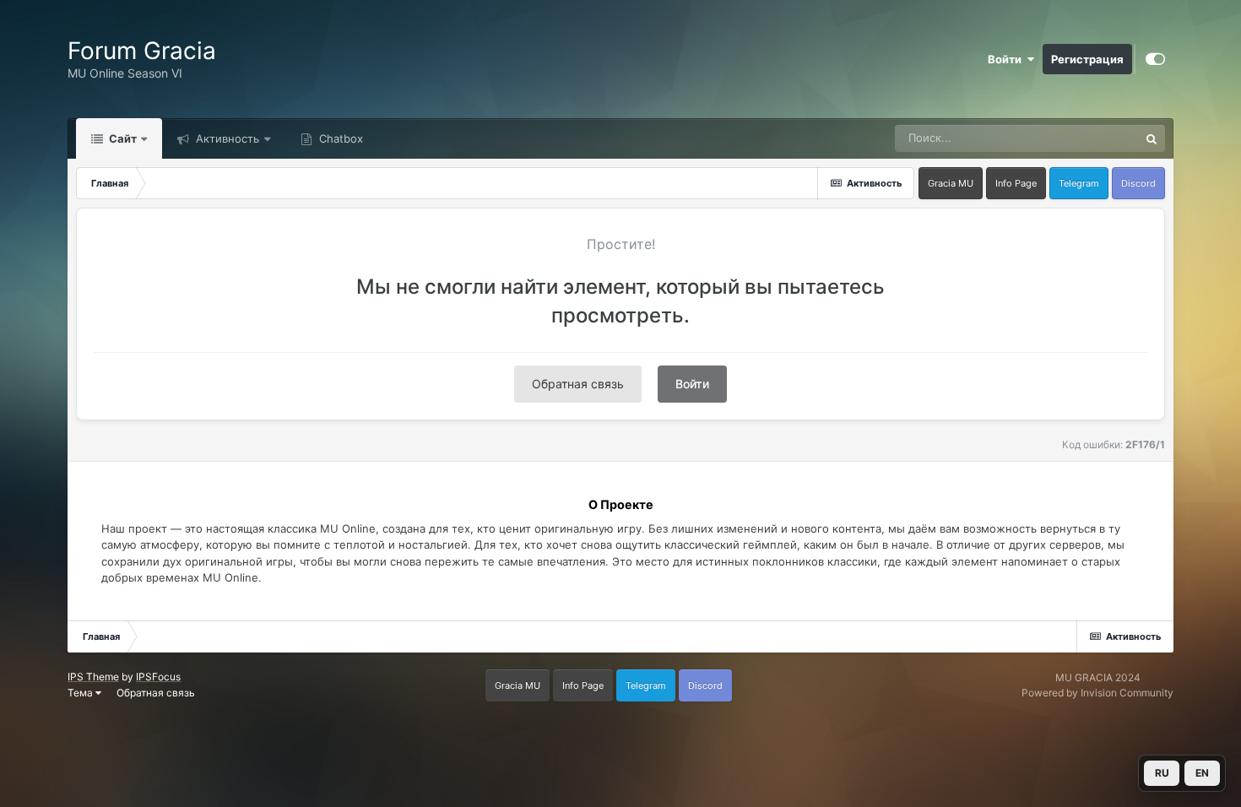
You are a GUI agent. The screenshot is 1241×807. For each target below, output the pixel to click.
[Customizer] (1155, 59)
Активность (225, 138)
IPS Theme (93, 676)
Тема (81, 692)
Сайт (121, 138)
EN (1202, 772)
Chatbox (339, 138)
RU (1162, 772)
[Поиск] (1151, 138)
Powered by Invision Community (1097, 692)
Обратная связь (578, 383)
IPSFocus (158, 676)
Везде (1100, 138)
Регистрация (1087, 59)
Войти (1007, 59)
